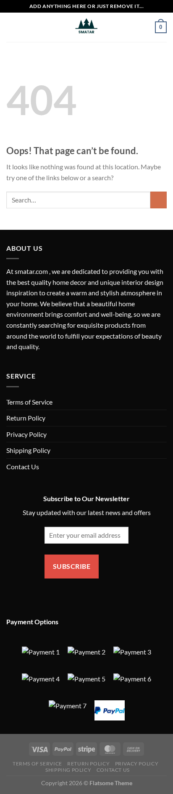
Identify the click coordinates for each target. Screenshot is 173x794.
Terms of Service (29, 402)
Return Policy (25, 418)
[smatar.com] (86, 27)
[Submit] (158, 200)
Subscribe (71, 566)
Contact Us (22, 467)
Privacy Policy (26, 434)
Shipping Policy (28, 450)
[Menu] (11, 27)
